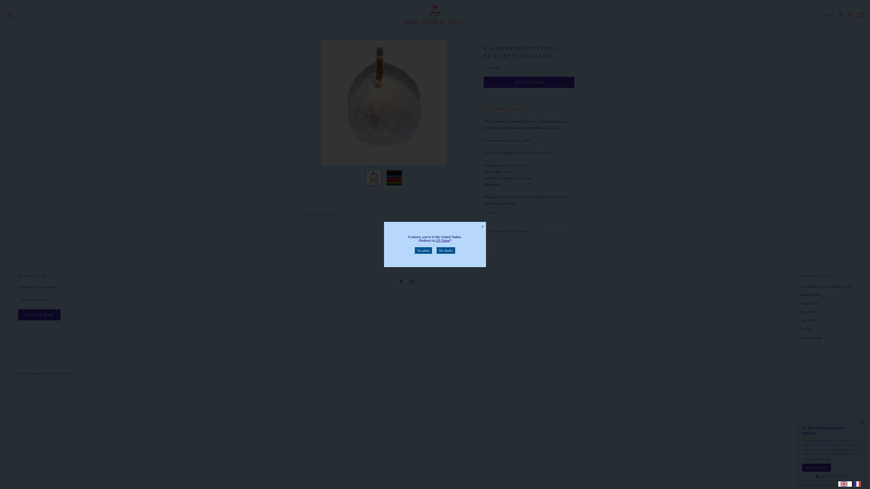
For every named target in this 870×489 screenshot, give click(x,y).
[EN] (845, 484)
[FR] (858, 484)
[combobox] (845, 484)
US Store (443, 240)
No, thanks (446, 250)
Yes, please (423, 250)
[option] (858, 484)
